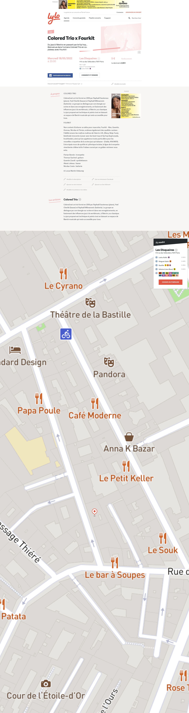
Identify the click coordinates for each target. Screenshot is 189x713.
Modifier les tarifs (120, 84)
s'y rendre (90, 75)
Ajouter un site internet (74, 185)
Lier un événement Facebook (104, 179)
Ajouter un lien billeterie (102, 185)
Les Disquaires (88, 58)
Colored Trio (71, 199)
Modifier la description (74, 179)
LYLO (54, 18)
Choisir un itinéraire (170, 282)
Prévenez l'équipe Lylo (64, 84)
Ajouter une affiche (130, 52)
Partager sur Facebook (62, 75)
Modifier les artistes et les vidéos (77, 190)
